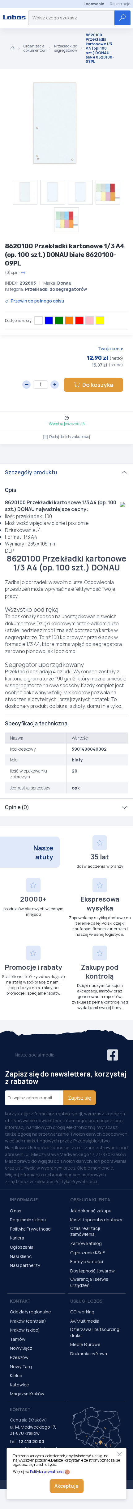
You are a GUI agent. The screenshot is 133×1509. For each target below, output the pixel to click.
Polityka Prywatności (30, 1229)
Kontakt (20, 1301)
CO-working (82, 1312)
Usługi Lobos (86, 1301)
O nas (15, 1211)
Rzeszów (19, 1357)
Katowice (19, 1385)
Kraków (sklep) (25, 1330)
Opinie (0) (17, 807)
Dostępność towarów (92, 1271)
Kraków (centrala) (28, 1321)
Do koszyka (97, 384)
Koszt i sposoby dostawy (96, 1220)
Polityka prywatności (47, 1471)
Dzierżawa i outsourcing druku (94, 1332)
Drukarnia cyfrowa (88, 1354)
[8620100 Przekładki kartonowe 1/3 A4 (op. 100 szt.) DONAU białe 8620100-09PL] (55, 124)
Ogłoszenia (21, 1247)
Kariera (17, 1238)
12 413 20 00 (31, 1441)
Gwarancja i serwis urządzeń (89, 1282)
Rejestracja (120, 3)
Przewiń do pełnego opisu (37, 301)
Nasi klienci (21, 1256)
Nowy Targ (21, 1366)
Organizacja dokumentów (34, 48)
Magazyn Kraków (27, 1394)
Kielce (16, 1375)
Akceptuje (66, 1486)
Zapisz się (79, 1097)
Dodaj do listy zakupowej (69, 436)
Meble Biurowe (85, 1344)
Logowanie (94, 3)
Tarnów (17, 1339)
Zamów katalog (86, 1243)
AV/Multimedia (84, 1321)
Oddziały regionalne (30, 1312)
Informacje (24, 1200)
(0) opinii (12, 272)
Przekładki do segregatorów (65, 48)
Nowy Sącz (21, 1348)
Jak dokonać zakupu (90, 1211)
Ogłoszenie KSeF (87, 1252)
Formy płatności (86, 1261)
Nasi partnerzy (25, 1265)
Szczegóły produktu (31, 472)
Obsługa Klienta (90, 1200)
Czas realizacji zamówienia (85, 1231)
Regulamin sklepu (28, 1220)
